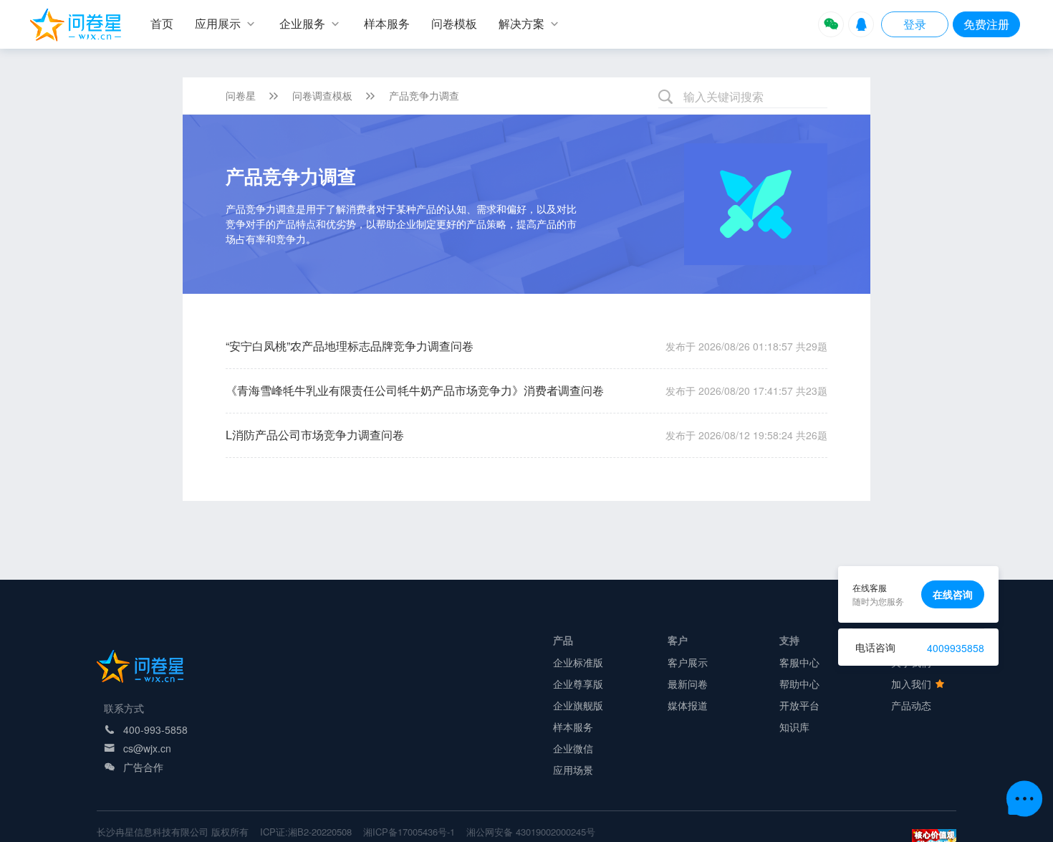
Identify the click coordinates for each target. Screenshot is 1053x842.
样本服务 (573, 726)
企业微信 (573, 748)
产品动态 (911, 705)
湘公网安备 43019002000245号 (530, 831)
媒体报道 (688, 705)
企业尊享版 (578, 683)
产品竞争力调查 (424, 95)
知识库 (794, 726)
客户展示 (688, 662)
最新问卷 (688, 683)
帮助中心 (799, 683)
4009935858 (955, 648)
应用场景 (573, 769)
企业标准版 (578, 662)
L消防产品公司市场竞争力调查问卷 (315, 434)
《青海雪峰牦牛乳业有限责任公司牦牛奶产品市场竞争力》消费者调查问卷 (415, 390)
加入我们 (912, 683)
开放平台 (799, 705)
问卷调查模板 (322, 95)
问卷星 (241, 95)
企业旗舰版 (578, 705)
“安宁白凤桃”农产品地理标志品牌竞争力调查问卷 (349, 346)
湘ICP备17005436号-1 (409, 831)
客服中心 (799, 662)
